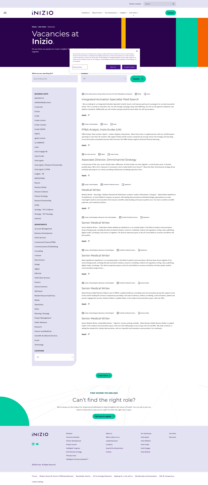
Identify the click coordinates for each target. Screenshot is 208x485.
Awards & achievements (114, 448)
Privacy (34, 476)
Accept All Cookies (129, 67)
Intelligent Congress (73, 448)
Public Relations (41, 322)
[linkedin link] (33, 444)
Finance (38, 282)
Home (34, 26)
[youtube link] (37, 444)
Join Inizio (133, 13)
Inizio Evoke (145, 444)
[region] (105, 61)
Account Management (43, 228)
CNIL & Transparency (166, 476)
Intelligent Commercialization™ (77, 459)
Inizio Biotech (145, 452)
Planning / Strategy (42, 313)
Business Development (43, 233)
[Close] (137, 51)
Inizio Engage (145, 448)
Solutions (85, 13)
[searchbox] (93, 78)
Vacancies (172, 437)
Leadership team (112, 441)
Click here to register (103, 416)
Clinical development (73, 441)
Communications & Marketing (46, 246)
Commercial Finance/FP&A (45, 242)
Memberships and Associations (146, 476)
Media (37, 300)
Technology (39, 344)
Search (136, 79)
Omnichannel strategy (74, 452)
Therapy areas (71, 455)
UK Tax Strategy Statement (102, 476)
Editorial (38, 273)
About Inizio (97, 13)
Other (37, 309)
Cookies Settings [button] (37, 482)
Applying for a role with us (123, 476)
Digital (37, 269)
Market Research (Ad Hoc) (45, 295)
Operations (39, 304)
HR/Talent (38, 291)
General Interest (41, 286)
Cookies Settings (77, 67)
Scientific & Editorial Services (46, 335)
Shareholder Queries (83, 476)
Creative (38, 255)
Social (37, 340)
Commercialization (72, 437)
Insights (123, 13)
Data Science (40, 260)
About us (109, 433)
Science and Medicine (43, 331)
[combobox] (104, 78)
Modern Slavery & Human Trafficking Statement (56, 476)
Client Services (40, 237)
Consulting (39, 251)
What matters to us (112, 437)
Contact (170, 12)
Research (38, 326)
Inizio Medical (146, 441)
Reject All (113, 67)
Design (37, 264)
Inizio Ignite (145, 437)
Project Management (43, 318)
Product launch (71, 444)
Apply (84, 115)
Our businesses (111, 13)
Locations (84, 73)
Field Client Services (42, 277)
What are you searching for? (42, 73)
